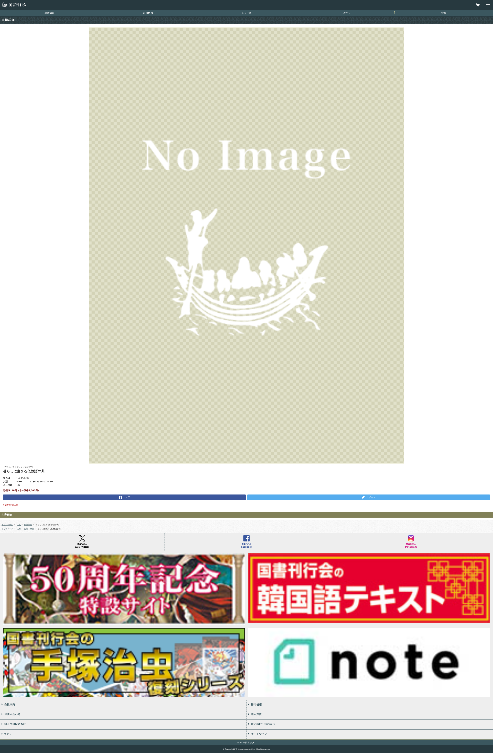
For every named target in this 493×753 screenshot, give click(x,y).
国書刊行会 (14, 4)
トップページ (7, 524)
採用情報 (370, 705)
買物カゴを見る (477, 5)
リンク (123, 734)
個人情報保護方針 (123, 724)
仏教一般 (28, 524)
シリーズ (246, 13)
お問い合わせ (123, 715)
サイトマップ (370, 734)
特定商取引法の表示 (370, 724)
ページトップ (247, 742)
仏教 (19, 524)
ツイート (371, 497)
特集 (443, 13)
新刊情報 (49, 13)
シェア (126, 497)
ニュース (345, 12)
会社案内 (123, 705)
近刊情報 (148, 13)
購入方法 (370, 715)
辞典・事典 (29, 529)
